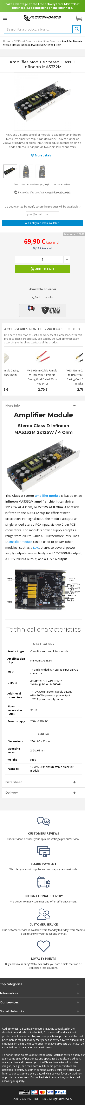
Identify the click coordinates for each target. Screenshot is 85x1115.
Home (7, 41)
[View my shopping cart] (80, 18)
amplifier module (47, 495)
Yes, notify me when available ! (42, 223)
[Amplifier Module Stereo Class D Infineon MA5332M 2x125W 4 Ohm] (10, 171)
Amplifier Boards (48, 41)
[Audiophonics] (42, 18)
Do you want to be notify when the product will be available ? (42, 206)
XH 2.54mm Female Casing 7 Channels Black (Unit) (63, 373)
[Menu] (5, 18)
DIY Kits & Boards (24, 41)
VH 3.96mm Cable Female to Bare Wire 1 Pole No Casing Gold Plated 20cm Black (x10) (24, 377)
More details (43, 155)
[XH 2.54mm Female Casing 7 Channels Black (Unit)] (63, 358)
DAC (35, 547)
